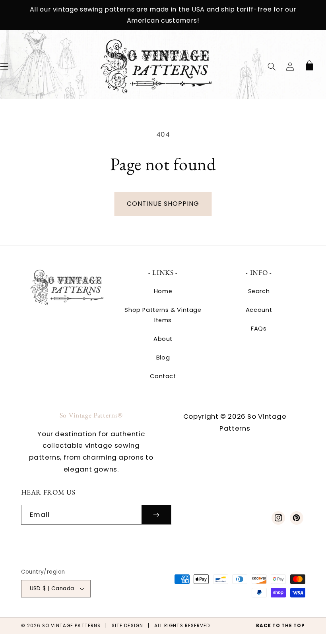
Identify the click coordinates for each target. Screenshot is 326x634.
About (163, 339)
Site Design (127, 625)
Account (259, 310)
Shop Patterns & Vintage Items (163, 315)
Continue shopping (163, 203)
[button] (271, 66)
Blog (163, 357)
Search (259, 291)
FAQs (259, 328)
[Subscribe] (156, 514)
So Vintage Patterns (71, 625)
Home (163, 291)
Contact (163, 376)
